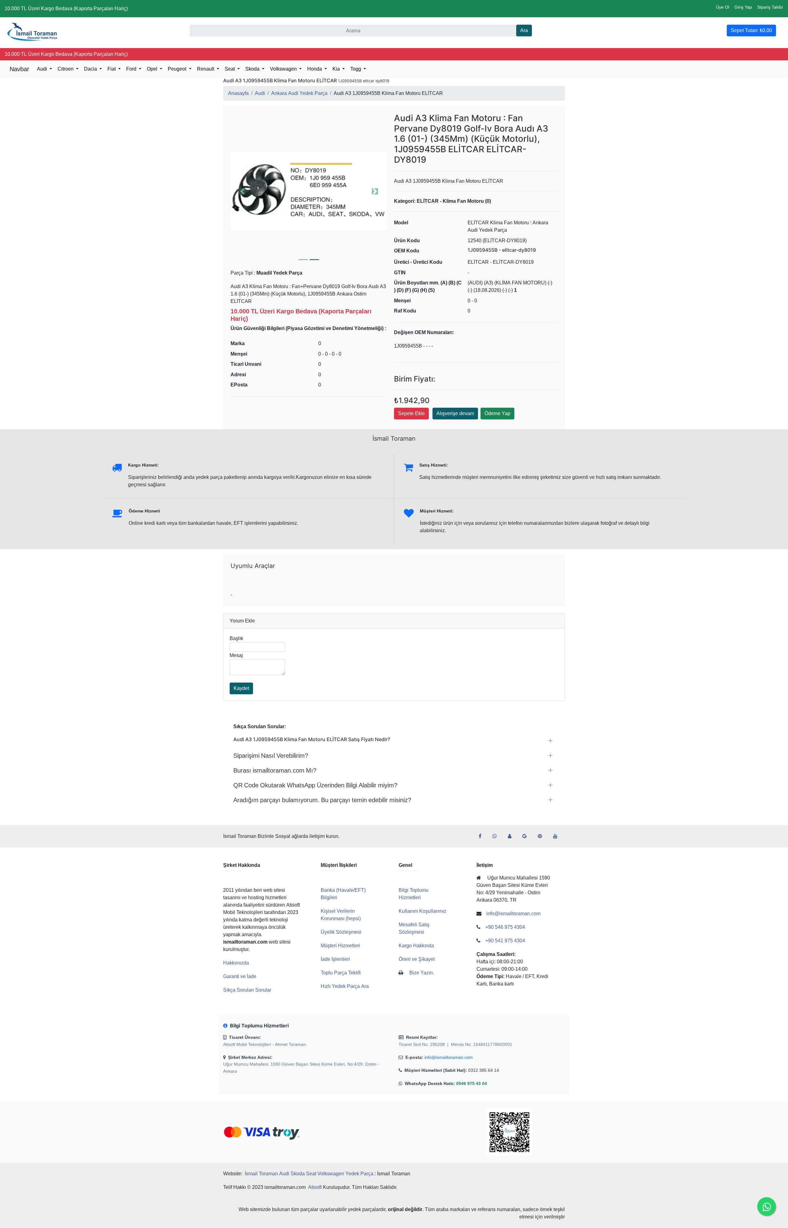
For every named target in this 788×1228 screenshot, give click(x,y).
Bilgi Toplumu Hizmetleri (413, 894)
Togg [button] (356, 68)
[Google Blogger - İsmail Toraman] (527, 836)
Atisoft (315, 1187)
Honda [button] (315, 68)
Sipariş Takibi (770, 7)
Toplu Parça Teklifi (341, 972)
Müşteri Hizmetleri (340, 945)
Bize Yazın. (421, 972)
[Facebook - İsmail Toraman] (482, 836)
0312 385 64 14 (483, 1070)
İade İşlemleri (335, 959)
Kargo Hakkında (416, 945)
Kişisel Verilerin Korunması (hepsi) (341, 915)
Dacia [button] (91, 68)
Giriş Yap (743, 7)
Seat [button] (230, 68)
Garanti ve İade (239, 976)
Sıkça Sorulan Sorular (247, 989)
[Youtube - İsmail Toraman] (558, 836)
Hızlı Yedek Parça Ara (345, 986)
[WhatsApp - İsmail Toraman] (497, 836)
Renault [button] (206, 68)
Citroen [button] (66, 68)
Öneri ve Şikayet (417, 959)
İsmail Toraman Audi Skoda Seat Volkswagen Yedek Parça (309, 1173)
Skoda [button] (253, 68)
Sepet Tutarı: (751, 30)
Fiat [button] (112, 68)
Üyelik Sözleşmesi (341, 932)
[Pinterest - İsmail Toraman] (542, 836)
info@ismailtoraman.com (448, 1057)
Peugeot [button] (177, 68)
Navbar (19, 69)
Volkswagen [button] (284, 68)
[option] (309, 191)
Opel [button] (153, 68)
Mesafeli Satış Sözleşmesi (414, 928)
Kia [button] (336, 68)
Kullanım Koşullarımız (422, 911)
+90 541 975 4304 (505, 940)
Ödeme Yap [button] (497, 413)
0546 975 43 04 (471, 1083)
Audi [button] (42, 68)
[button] (309, 191)
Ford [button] (132, 68)
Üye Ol (722, 7)
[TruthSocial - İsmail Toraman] (512, 836)
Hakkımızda (236, 962)
